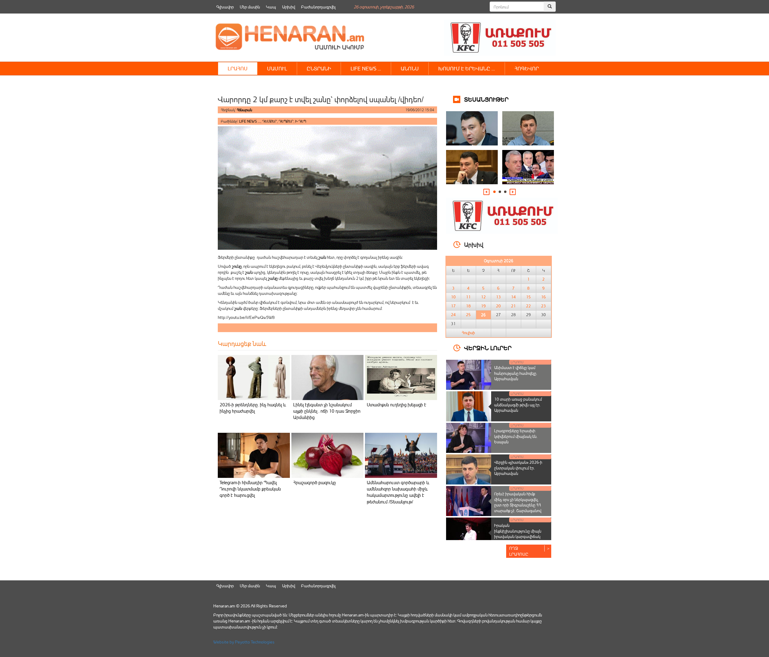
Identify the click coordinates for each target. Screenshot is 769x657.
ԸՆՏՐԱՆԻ (319, 68)
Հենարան (244, 110)
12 (483, 297)
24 (453, 314)
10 (453, 297)
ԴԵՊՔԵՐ (286, 121)
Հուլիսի (468, 332)
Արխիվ (288, 6)
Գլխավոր (225, 6)
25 (468, 314)
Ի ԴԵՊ (300, 121)
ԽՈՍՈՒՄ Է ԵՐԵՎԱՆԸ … (466, 68)
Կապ (271, 6)
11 (468, 297)
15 (528, 297)
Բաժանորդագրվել (318, 6)
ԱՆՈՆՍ (410, 68)
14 (513, 297)
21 (513, 306)
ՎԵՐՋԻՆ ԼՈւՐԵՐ (488, 347)
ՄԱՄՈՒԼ (277, 68)
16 (543, 297)
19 (483, 306)
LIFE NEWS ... (249, 121)
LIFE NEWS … (366, 68)
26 (483, 314)
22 (528, 306)
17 (453, 306)
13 (498, 297)
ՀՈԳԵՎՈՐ (527, 68)
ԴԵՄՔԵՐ (269, 121)
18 (468, 306)
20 (498, 306)
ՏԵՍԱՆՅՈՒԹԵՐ (486, 99)
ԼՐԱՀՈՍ (238, 68)
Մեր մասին (250, 6)
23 (543, 306)
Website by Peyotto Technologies (244, 641)
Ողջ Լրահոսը (518, 551)
